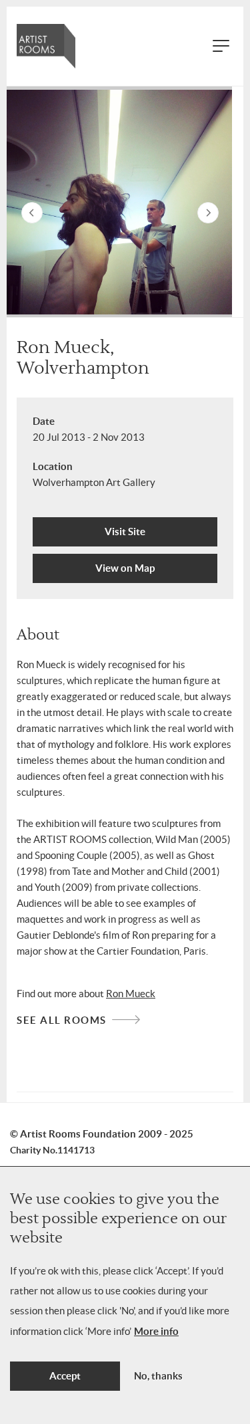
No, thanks (158, 1375)
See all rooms (62, 1020)
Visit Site (125, 531)
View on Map (125, 568)
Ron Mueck (130, 993)
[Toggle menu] (221, 46)
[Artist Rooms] (46, 46)
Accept (65, 1375)
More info (156, 1331)
